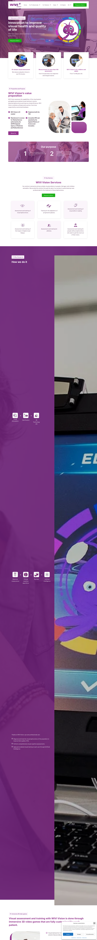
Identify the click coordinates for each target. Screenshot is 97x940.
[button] (94, 923)
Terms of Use (84, 937)
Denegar (79, 934)
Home (25, 5)
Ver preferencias (90, 934)
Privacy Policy (79, 937)
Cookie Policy (73, 937)
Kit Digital (63, 5)
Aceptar (68, 934)
